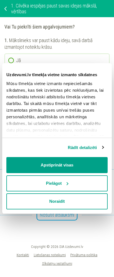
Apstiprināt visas (57, 165)
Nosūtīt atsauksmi (57, 215)
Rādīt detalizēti (82, 147)
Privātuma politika (83, 255)
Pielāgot (54, 183)
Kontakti (23, 255)
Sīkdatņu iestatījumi (57, 263)
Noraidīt (57, 201)
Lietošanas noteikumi (50, 255)
